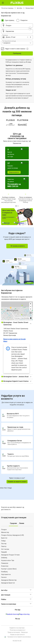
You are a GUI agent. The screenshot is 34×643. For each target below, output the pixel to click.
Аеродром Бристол (8, 583)
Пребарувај (17, 53)
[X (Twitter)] (18, 623)
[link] (17, 256)
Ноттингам (5, 549)
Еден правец (9, 20)
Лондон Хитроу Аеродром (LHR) (12, 535)
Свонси (3, 577)
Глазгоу (3, 546)
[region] (17, 310)
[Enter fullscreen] (30, 312)
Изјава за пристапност (17, 634)
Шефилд (4, 557)
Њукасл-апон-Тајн (7, 560)
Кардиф (4, 552)
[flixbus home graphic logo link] (17, 2)
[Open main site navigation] (3, 2)
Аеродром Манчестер (9, 580)
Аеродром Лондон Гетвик (10, 555)
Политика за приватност (17, 630)
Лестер (3, 543)
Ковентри (4, 566)
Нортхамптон (6, 574)
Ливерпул (4, 563)
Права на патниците (14, 632)
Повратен (23, 20)
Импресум (24, 632)
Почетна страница (7, 8)
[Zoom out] (30, 306)
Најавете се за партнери (17, 628)
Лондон (4, 529)
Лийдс (3, 541)
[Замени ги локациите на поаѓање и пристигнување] (30, 28)
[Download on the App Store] (24, 614)
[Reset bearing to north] (30, 309)
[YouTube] (17, 623)
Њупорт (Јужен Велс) (9, 569)
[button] (17, 26)
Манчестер (5, 532)
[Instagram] (16, 623)
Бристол (4, 538)
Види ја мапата (14, 172)
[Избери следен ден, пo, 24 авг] (30, 37)
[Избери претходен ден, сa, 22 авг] (28, 37)
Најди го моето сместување (15, 49)
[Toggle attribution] (31, 318)
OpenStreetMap (25, 318)
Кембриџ (4, 572)
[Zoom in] (30, 303)
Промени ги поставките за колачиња (19, 637)
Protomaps (17, 318)
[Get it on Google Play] (12, 614)
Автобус (19, 8)
